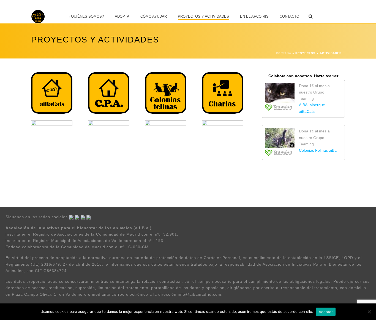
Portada (283, 53)
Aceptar (326, 312)
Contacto (289, 16)
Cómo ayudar (153, 16)
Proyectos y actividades (203, 16)
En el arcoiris (254, 16)
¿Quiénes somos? (86, 16)
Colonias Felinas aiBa (318, 150)
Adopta (122, 16)
